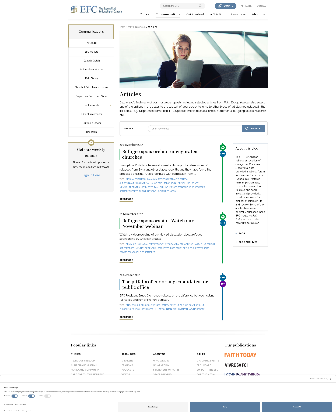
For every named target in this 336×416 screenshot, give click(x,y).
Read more (126, 199)
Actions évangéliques (91, 69)
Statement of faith (166, 369)
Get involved (195, 14)
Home (122, 27)
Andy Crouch (133, 305)
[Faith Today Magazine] (248, 355)
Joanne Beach (178, 183)
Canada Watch (91, 60)
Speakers (127, 360)
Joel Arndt (192, 183)
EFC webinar (186, 244)
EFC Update (91, 51)
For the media (91, 105)
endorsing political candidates (136, 309)
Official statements (91, 114)
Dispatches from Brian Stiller (91, 96)
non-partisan (180, 309)
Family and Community (85, 369)
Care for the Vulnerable (87, 374)
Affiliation (217, 14)
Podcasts (127, 369)
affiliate (246, 6)
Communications (168, 14)
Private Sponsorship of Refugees (187, 187)
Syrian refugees (167, 191)
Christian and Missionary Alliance (138, 183)
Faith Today (91, 78)
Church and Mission (84, 365)
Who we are (161, 360)
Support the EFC (207, 369)
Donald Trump (196, 305)
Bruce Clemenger (150, 305)
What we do (161, 365)
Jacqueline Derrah (204, 244)
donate (228, 6)
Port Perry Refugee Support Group (189, 248)
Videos (125, 374)
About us (258, 14)
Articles (91, 42)
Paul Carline (161, 187)
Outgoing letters (91, 123)
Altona (130, 179)
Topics (144, 14)
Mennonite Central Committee (136, 187)
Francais (127, 365)
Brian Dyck (140, 179)
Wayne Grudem (197, 309)
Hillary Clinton (163, 309)
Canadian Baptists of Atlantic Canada (167, 179)
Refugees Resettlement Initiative (138, 191)
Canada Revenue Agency (175, 305)
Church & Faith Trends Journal (92, 87)
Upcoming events (208, 360)
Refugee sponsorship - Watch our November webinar (158, 223)
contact (262, 6)
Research (91, 132)
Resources (238, 14)
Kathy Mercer (127, 248)
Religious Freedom (83, 360)
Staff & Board (162, 374)
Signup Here (91, 175)
